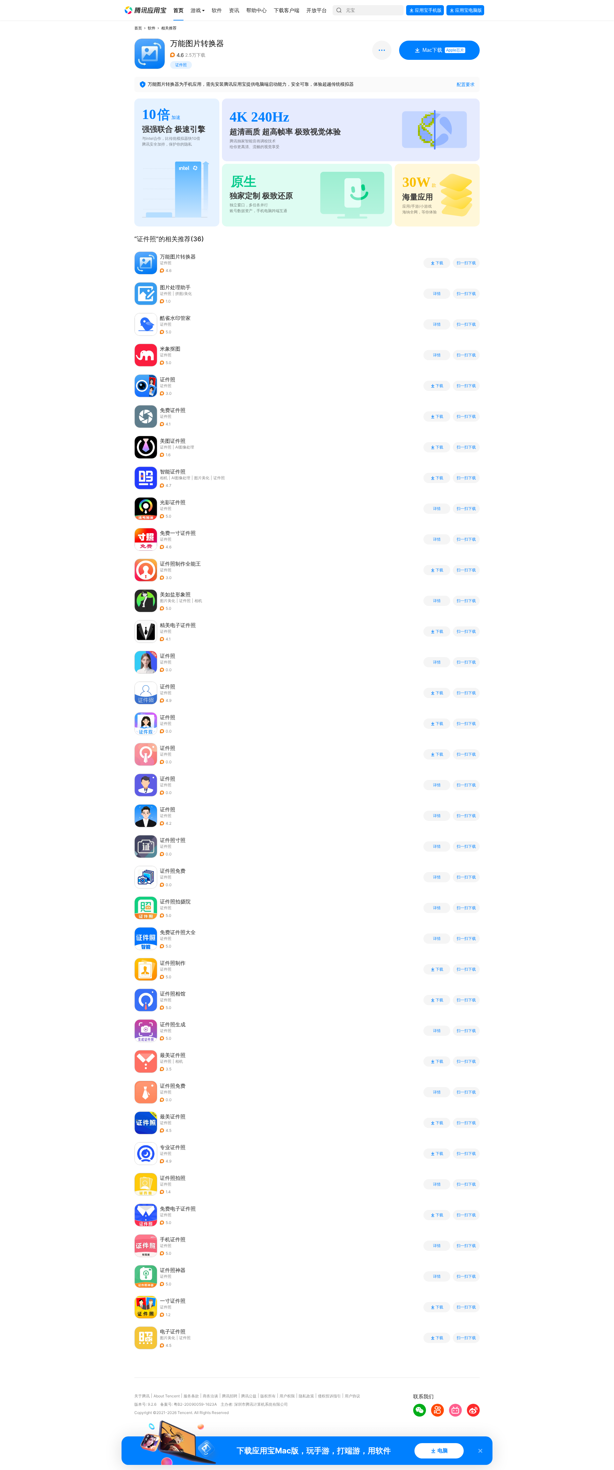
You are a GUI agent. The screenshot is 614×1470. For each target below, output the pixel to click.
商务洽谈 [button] (210, 1396)
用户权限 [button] (287, 1396)
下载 (439, 263)
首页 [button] (138, 28)
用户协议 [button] (352, 1396)
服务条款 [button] (191, 1396)
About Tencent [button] (167, 1396)
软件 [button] (151, 28)
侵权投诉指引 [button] (329, 1396)
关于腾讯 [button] (142, 1396)
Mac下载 (443, 50)
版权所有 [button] (268, 1396)
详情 (437, 293)
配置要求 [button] (466, 84)
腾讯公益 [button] (248, 1396)
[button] (145, 10)
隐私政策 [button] (306, 1396)
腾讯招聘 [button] (229, 1396)
